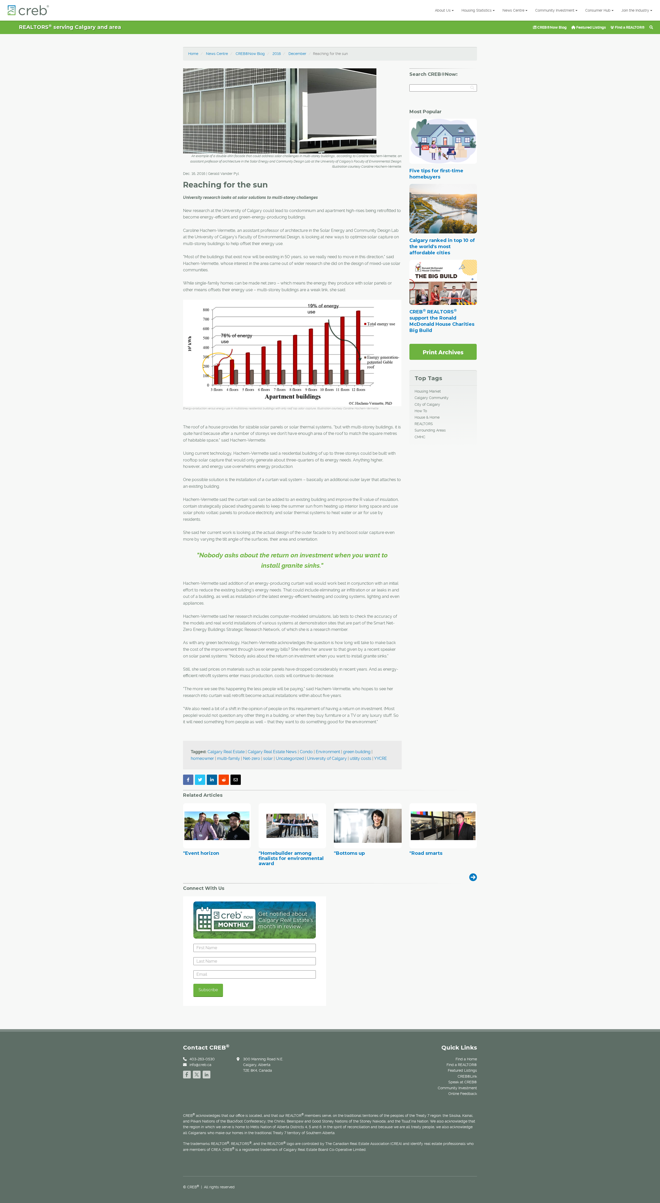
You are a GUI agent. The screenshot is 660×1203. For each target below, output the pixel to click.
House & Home (427, 417)
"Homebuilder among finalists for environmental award (291, 858)
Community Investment (554, 10)
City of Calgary (427, 404)
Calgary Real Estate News (272, 751)
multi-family (228, 758)
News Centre (513, 10)
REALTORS (424, 424)
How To (421, 411)
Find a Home (466, 1059)
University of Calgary (327, 758)
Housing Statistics (476, 10)
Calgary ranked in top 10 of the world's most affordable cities (442, 247)
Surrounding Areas (430, 430)
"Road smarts (425, 853)
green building (356, 751)
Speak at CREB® (462, 1082)
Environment (328, 751)
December (297, 54)
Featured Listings (590, 27)
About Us (443, 10)
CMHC (420, 437)
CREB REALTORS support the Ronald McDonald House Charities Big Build (441, 321)
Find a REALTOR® (629, 27)
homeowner (202, 758)
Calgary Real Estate (226, 751)
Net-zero (251, 758)
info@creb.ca (200, 1065)
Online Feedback (462, 1094)
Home (193, 54)
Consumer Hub (597, 10)
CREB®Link (467, 1076)
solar (268, 758)
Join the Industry (635, 10)
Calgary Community (432, 398)
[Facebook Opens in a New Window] (187, 1073)
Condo (306, 751)
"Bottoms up (349, 853)
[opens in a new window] (443, 351)
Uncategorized (290, 758)
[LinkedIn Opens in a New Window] (206, 1073)
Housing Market (428, 391)
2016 (277, 54)
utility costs (360, 758)
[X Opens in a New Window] (197, 1073)
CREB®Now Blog (552, 27)
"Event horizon (201, 853)
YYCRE (380, 758)
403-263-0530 (202, 1059)
